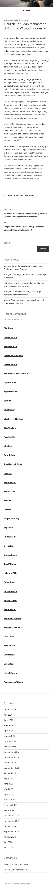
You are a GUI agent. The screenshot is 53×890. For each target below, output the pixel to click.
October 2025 (10, 763)
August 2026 (10, 709)
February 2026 (10, 741)
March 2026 (9, 736)
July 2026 (8, 715)
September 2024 (12, 831)
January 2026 (10, 747)
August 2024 (10, 837)
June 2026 (8, 720)
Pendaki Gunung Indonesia (16, 864)
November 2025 (11, 757)
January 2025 (10, 810)
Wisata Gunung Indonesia (21, 195)
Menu (27, 10)
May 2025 (8, 789)
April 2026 (9, 731)
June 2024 (8, 847)
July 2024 (8, 842)
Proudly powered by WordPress (17, 884)
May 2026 (8, 725)
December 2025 (11, 752)
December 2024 (11, 816)
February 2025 (10, 805)
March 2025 (9, 800)
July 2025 (8, 778)
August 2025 (10, 773)
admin (25, 20)
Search (7, 243)
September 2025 (12, 768)
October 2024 (10, 826)
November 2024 (11, 821)
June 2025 (8, 784)
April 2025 (9, 794)
